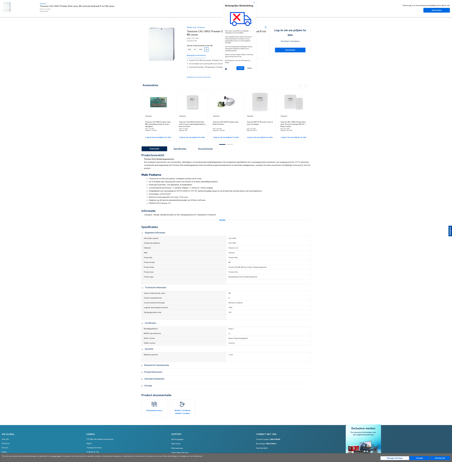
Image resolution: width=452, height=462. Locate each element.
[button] (450, 231)
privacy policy (56, 456)
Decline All (440, 458)
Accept (419, 458)
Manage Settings (395, 458)
